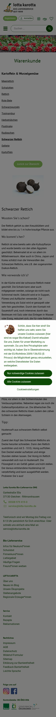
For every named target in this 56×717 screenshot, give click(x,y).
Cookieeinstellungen (28, 389)
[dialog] (28, 358)
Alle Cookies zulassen (19, 381)
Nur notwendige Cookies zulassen (25, 373)
